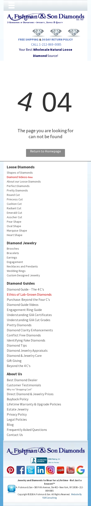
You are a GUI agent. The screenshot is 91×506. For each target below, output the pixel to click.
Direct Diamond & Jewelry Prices (30, 394)
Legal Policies (17, 419)
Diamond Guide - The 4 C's (25, 289)
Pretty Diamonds (17, 190)
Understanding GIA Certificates (29, 315)
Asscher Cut (14, 217)
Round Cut (13, 195)
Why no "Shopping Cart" (19, 389)
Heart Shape (14, 235)
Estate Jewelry (17, 409)
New (30, 177)
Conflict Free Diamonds (24, 335)
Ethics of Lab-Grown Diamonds (29, 294)
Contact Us (15, 435)
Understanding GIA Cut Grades (28, 320)
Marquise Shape (17, 230)
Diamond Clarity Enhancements (30, 330)
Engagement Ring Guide (24, 310)
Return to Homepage (45, 151)
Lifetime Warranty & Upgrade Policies (34, 404)
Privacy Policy (17, 414)
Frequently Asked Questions (27, 429)
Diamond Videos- (17, 177)
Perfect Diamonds (18, 186)
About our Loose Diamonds (24, 181)
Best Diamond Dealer (22, 380)
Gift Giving (14, 360)
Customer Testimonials (24, 385)
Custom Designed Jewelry (23, 275)
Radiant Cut (14, 208)
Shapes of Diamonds (20, 172)
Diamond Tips (17, 345)
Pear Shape (14, 221)
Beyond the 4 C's (18, 366)
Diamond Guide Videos (23, 304)
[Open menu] (11, 5)
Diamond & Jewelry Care (24, 355)
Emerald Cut (14, 213)
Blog (10, 424)
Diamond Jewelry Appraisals (27, 350)
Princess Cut (15, 199)
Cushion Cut (14, 204)
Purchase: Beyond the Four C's (28, 299)
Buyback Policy (17, 399)
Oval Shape (14, 226)
